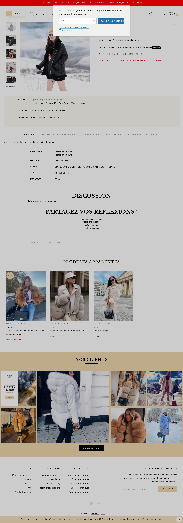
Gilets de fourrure (80, 479)
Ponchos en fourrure (79, 492)
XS (56, 173)
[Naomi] (26, 296)
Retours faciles (134, 54)
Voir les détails (78, 103)
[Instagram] (98, 504)
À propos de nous (51, 475)
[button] (87, 56)
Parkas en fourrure (80, 483)
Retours (27, 483)
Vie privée (95, 513)
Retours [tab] (114, 134)
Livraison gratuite (111, 54)
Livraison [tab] (90, 134)
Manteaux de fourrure (17, 324)
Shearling (64, 161)
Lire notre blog (52, 483)
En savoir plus (91, 448)
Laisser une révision (91, 219)
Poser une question (92, 222)
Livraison (26, 479)
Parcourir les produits (49, 488)
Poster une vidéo (91, 225)
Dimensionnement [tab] (145, 134)
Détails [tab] (28, 134)
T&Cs (103, 513)
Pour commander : (21, 475)
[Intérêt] (92, 504)
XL (68, 173)
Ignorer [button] (179, 519)
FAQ (28, 488)
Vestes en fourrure (63, 152)
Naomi (9, 327)
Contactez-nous (23, 492)
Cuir (56, 161)
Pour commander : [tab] (58, 134)
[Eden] (69, 296)
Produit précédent (169, 24)
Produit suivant (174, 24)
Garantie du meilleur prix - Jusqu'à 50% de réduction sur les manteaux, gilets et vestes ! (91, 3)
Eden (53, 327)
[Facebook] (85, 504)
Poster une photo (92, 228)
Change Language (111, 20)
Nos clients (54, 479)
